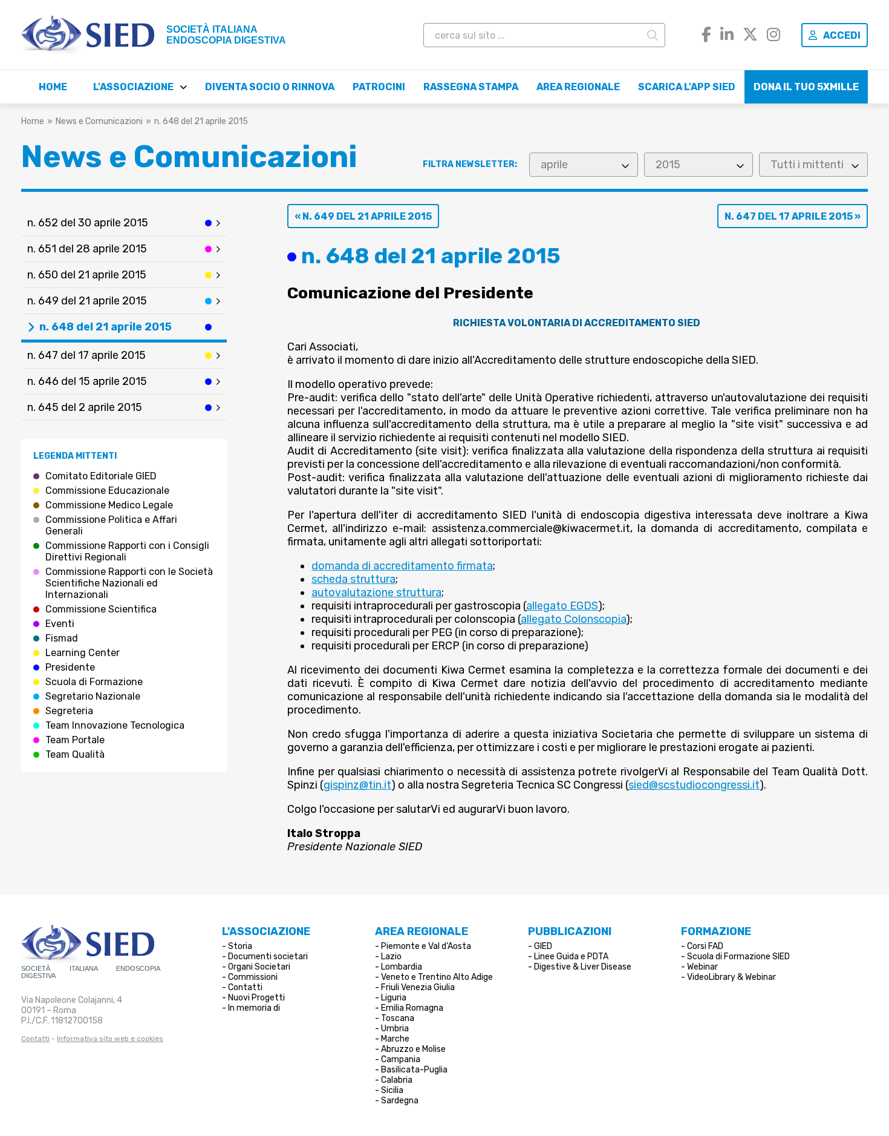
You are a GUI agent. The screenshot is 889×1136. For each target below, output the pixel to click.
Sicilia (392, 1090)
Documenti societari (268, 956)
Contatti (35, 1038)
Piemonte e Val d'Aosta (426, 946)
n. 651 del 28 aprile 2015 (87, 248)
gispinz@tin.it (357, 785)
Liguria (393, 998)
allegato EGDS (562, 605)
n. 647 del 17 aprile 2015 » (793, 216)
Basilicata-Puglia (414, 1070)
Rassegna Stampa (470, 87)
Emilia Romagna (412, 1008)
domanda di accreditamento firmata (402, 566)
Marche (395, 1039)
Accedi (842, 35)
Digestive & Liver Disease (582, 967)
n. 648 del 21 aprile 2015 (105, 326)
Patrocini (379, 87)
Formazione (716, 931)
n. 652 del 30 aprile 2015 (87, 222)
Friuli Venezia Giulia (418, 987)
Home (53, 87)
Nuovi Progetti (256, 998)
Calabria (396, 1080)
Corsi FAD (705, 946)
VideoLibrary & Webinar (731, 977)
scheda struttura (353, 579)
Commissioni (253, 977)
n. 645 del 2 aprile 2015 (84, 407)
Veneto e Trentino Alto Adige (437, 977)
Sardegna (399, 1100)
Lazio (391, 956)
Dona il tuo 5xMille (806, 87)
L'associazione (133, 87)
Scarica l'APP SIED (686, 87)
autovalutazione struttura (376, 592)
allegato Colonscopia (573, 619)
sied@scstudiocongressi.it (694, 785)
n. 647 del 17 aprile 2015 (86, 355)
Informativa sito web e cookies (110, 1038)
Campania (400, 1059)
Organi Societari (259, 967)
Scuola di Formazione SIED (738, 956)
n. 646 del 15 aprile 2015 (87, 381)
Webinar (702, 967)
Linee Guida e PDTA (571, 956)
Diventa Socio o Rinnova (269, 87)
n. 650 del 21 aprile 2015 (86, 274)
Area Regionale (578, 87)
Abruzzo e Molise (413, 1049)
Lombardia (401, 967)
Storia (240, 946)
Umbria (395, 1028)
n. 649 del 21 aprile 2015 (87, 300)
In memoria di (254, 1008)
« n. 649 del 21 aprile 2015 (363, 216)
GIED (543, 946)
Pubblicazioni (569, 931)
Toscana (397, 1018)
